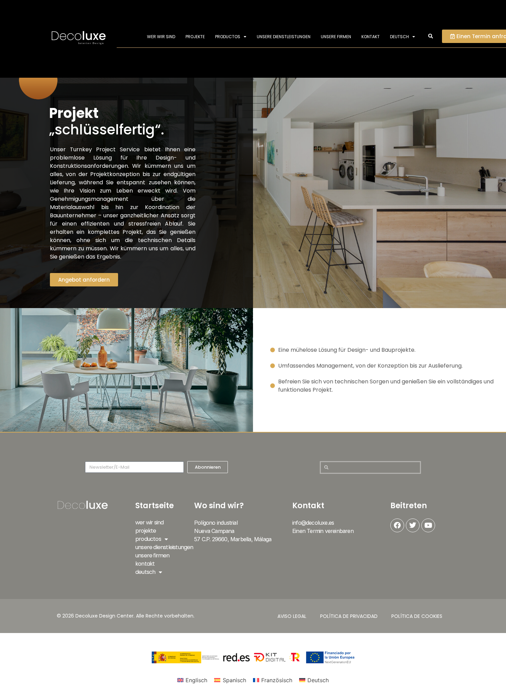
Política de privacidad (349, 616)
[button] (430, 36)
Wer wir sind (161, 37)
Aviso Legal (291, 616)
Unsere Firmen (336, 37)
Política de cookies (416, 616)
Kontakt (370, 37)
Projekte (195, 37)
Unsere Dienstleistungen (283, 37)
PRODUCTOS (227, 37)
